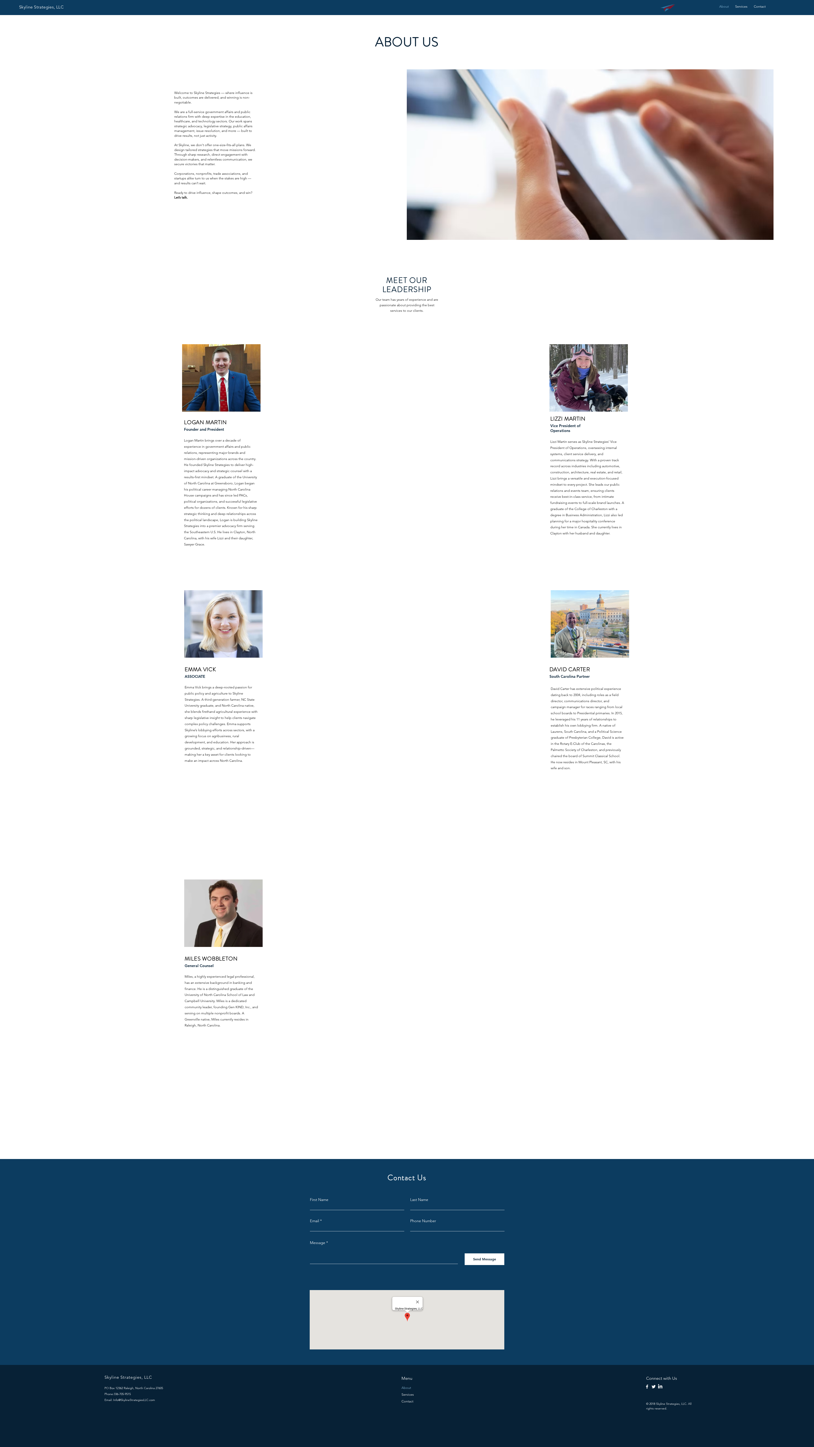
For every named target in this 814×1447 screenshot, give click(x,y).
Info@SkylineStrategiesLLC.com (134, 1400)
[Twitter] (653, 1386)
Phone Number (423, 1221)
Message (317, 1243)
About (406, 1388)
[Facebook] (647, 1386)
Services (407, 1394)
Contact (407, 1401)
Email (314, 1221)
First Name (319, 1200)
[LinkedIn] (660, 1386)
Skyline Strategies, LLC (41, 7)
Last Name (419, 1200)
